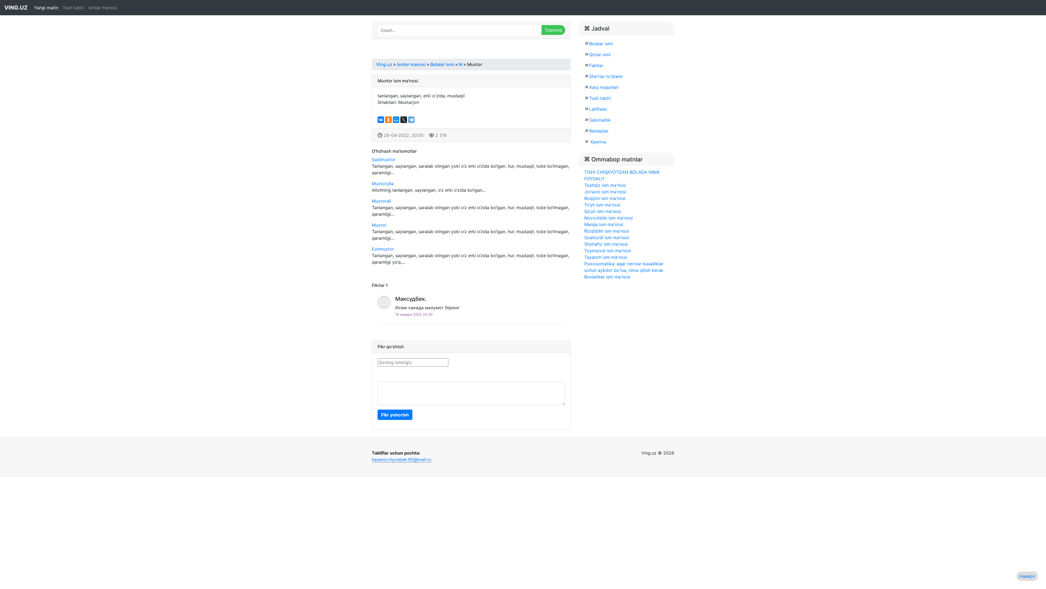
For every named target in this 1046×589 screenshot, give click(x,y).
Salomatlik (600, 120)
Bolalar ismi (601, 43)
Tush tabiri (73, 7)
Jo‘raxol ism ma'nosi (605, 191)
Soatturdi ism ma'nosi (606, 237)
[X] (403, 119)
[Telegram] (411, 119)
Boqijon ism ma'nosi (604, 198)
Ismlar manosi (103, 7)
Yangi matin (46, 7)
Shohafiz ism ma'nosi (606, 244)
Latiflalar (598, 109)
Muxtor (379, 225)
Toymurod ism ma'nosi (607, 250)
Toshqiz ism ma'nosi (605, 185)
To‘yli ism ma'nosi (602, 205)
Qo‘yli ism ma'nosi (602, 211)
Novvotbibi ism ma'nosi (608, 218)
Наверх (1027, 576)
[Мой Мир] (396, 119)
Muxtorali (381, 201)
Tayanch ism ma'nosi (605, 257)
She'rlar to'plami (606, 76)
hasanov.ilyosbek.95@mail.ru (401, 459)
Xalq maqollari (604, 87)
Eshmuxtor (383, 249)
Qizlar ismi (600, 54)
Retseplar (599, 131)
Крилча (597, 142)
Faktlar (596, 65)
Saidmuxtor (384, 159)
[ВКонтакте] (381, 119)
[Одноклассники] (388, 119)
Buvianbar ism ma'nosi (607, 277)
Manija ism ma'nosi (603, 224)
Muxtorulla (383, 183)
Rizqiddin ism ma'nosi (606, 231)
